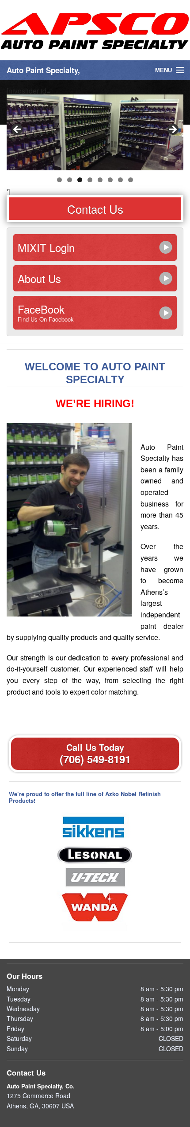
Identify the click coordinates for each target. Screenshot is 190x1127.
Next (172, 130)
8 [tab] (130, 179)
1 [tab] (59, 179)
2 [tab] (69, 179)
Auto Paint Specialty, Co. (41, 1086)
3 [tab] (79, 179)
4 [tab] (89, 179)
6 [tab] (110, 179)
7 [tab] (120, 179)
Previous (17, 130)
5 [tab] (100, 179)
